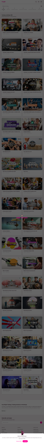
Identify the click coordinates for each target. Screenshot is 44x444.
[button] (25, 441)
